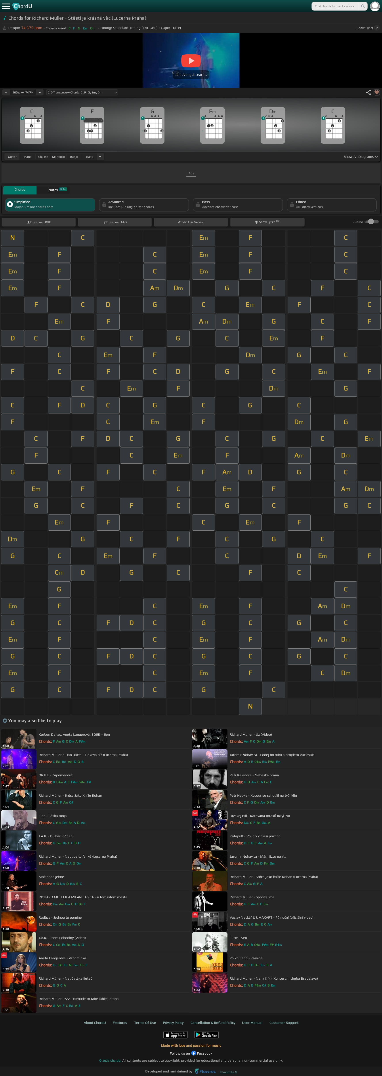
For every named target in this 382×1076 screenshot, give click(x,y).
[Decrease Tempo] (6, 92)
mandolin (58, 156)
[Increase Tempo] (40, 92)
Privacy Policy (173, 1023)
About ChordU (95, 1023)
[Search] (363, 6)
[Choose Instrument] (100, 156)
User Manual (252, 1023)
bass (89, 156)
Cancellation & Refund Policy (213, 1023)
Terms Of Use (145, 1023)
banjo (74, 156)
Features (120, 1023)
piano (28, 156)
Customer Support (283, 1023)
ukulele (43, 156)
